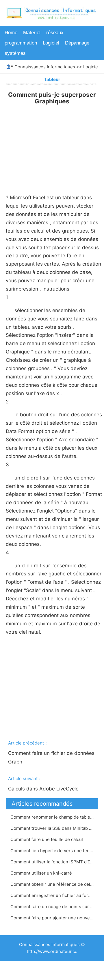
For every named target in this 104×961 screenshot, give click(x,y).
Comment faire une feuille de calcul (47, 839)
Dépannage (77, 43)
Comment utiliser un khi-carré (41, 873)
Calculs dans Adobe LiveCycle (44, 789)
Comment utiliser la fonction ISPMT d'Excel (55, 862)
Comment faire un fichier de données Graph (52, 757)
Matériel (31, 32)
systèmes (15, 53)
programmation (21, 43)
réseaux (55, 32)
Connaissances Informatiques (44, 66)
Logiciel (51, 43)
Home (11, 32)
